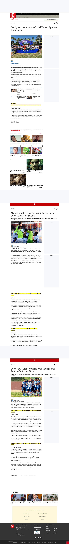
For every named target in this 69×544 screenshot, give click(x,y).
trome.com (38, 542)
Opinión (55, 530)
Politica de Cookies (37, 529)
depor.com (33, 542)
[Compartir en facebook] (54, 23)
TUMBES (27, 17)
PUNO (21, 17)
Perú (21, 13)
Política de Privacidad (37, 527)
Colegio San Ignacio (27, 130)
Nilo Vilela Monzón (15, 63)
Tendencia (41, 13)
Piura (22, 130)
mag (55, 542)
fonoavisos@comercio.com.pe (24, 529)
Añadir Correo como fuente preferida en (51, 19)
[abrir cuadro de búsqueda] (57, 14)
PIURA (19, 17)
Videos (44, 13)
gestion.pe (29, 542)
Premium (55, 533)
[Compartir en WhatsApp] (17, 122)
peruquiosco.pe (50, 542)
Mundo (24, 13)
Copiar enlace (22, 122)
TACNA (24, 17)
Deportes (27, 13)
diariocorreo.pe (44, 542)
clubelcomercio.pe (22, 542)
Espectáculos (36, 13)
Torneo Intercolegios (34, 130)
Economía (31, 13)
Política (18, 13)
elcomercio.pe (15, 542)
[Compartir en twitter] (57, 23)
